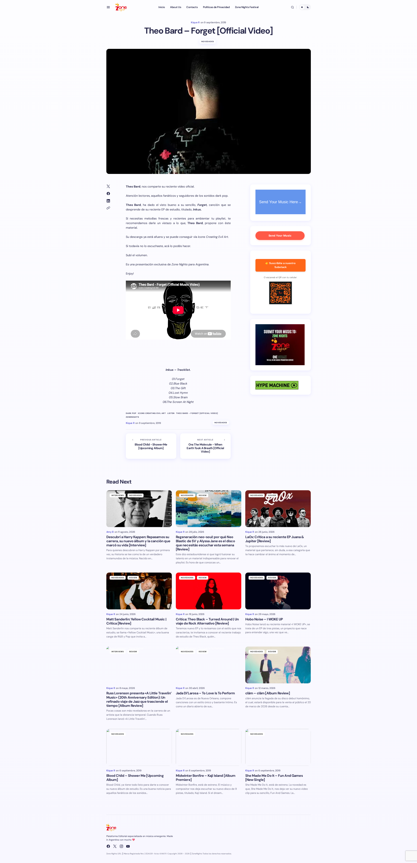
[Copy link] (108, 208)
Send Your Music (280, 235)
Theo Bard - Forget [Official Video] (197, 413)
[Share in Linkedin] (108, 200)
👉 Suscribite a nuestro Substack (280, 265)
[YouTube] (128, 846)
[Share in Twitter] (108, 186)
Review (203, 495)
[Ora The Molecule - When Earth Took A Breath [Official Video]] (205, 446)
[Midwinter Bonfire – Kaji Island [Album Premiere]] (208, 747)
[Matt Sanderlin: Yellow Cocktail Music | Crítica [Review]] (139, 591)
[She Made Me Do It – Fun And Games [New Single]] (278, 747)
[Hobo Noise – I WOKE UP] (278, 591)
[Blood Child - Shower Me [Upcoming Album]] (151, 446)
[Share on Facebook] (108, 193)
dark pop (131, 413)
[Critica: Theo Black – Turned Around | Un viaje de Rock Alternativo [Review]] (208, 591)
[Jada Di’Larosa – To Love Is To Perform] (208, 664)
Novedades (207, 41)
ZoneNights (132, 417)
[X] (115, 846)
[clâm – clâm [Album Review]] (278, 664)
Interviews (117, 495)
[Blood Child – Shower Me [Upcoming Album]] (139, 747)
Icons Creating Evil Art (152, 413)
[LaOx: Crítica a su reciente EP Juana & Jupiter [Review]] (278, 508)
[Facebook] (108, 846)
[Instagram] (121, 846)
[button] (108, 7)
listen (171, 413)
